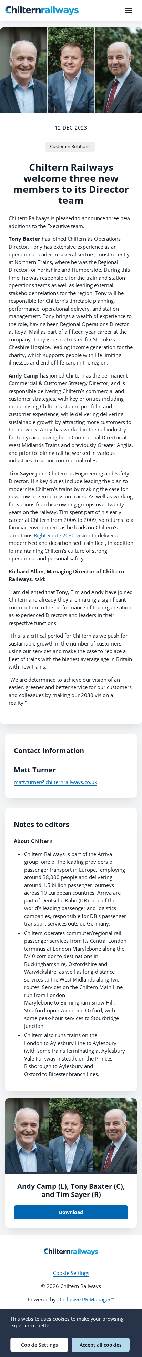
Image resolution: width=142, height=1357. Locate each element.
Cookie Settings (71, 1272)
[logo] (71, 1251)
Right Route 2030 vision (62, 535)
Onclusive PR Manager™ (86, 1299)
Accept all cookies (101, 1345)
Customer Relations (70, 146)
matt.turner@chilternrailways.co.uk (55, 781)
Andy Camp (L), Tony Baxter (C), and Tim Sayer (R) (71, 1190)
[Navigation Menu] (128, 10)
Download (71, 1212)
